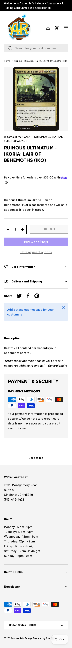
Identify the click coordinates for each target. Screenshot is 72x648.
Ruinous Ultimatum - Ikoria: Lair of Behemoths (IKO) (40, 61)
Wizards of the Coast (17, 137)
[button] (56, 27)
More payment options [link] (36, 252)
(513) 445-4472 (14, 499)
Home (7, 61)
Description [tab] (12, 338)
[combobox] (36, 48)
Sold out (49, 229)
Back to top (36, 458)
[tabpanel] (36, 357)
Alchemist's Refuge (22, 638)
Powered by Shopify (43, 638)
